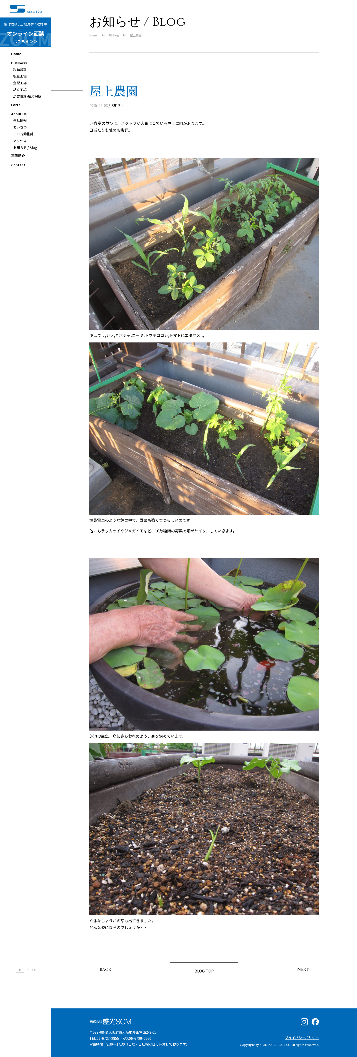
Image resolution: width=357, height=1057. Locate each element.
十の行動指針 (23, 133)
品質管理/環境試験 (27, 96)
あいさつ (20, 127)
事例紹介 (18, 155)
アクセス (19, 140)
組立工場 (20, 89)
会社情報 (20, 120)
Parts (15, 104)
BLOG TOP (204, 971)
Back (105, 969)
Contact (18, 164)
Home (16, 53)
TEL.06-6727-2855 (104, 1038)
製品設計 (20, 69)
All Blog (114, 35)
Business (19, 62)
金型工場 (20, 82)
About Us (19, 113)
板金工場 (20, 76)
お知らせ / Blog (25, 147)
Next (303, 969)
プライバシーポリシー (302, 1037)
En (34, 970)
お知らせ (117, 105)
